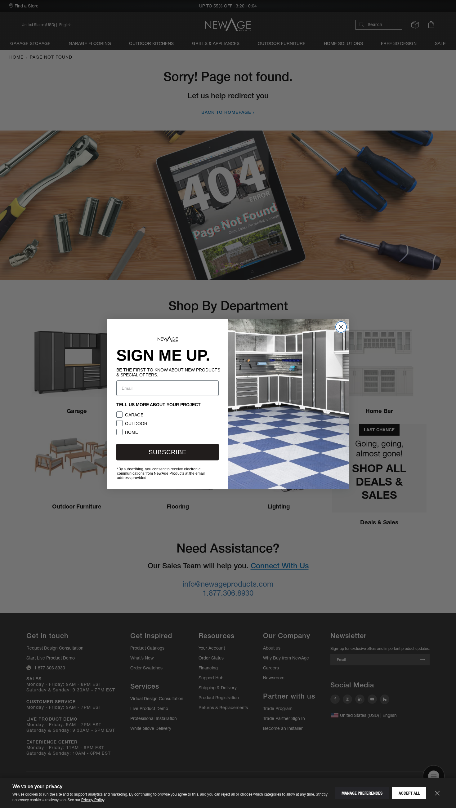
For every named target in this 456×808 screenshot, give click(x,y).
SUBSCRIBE (167, 452)
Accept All (409, 793)
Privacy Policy (92, 799)
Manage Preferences (362, 793)
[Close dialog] (341, 327)
